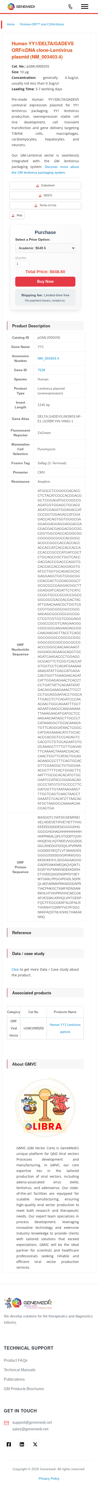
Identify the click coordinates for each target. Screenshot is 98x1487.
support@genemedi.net (32, 1422)
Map (19, 215)
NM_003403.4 (48, 358)
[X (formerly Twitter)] (35, 1444)
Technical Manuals (19, 1370)
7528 (41, 370)
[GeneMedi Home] (49, 1303)
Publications (14, 1379)
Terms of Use (47, 205)
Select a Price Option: (32, 239)
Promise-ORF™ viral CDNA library (42, 24)
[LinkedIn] (22, 1444)
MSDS (48, 195)
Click (15, 969)
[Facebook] (9, 1444)
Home (11, 24)
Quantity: (21, 258)
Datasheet (47, 185)
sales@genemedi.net (30, 1429)
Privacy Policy (49, 1478)
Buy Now (45, 281)
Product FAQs (15, 1360)
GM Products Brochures (24, 1389)
